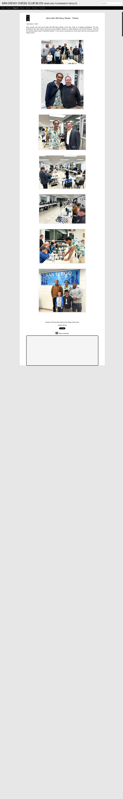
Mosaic (22, 8)
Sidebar (28, 8)
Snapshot (35, 8)
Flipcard (9, 8)
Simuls (65, 325)
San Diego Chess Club (72, 322)
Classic (3, 8)
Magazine (16, 8)
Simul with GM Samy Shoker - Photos (62, 18)
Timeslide (42, 8)
